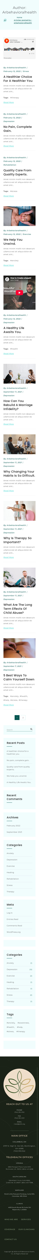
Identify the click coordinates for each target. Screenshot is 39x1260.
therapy (15, 98)
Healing (10, 872)
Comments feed (14, 926)
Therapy (10, 892)
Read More (8, 102)
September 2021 (14, 832)
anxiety (15, 261)
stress (14, 191)
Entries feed (12, 919)
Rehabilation (9, 165)
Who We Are (11, 1219)
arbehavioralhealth (16, 68)
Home (19, 17)
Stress (26, 71)
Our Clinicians (26, 1229)
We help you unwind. (17, 776)
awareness (24, 1023)
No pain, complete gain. (18, 760)
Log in (10, 913)
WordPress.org (13, 932)
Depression (9, 121)
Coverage (9, 1229)
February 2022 (13, 826)
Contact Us (10, 1239)
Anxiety (10, 853)
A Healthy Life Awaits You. (19, 782)
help (7, 700)
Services (26, 1219)
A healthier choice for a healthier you (17, 752)
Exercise (27, 234)
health (15, 349)
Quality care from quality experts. (18, 768)
